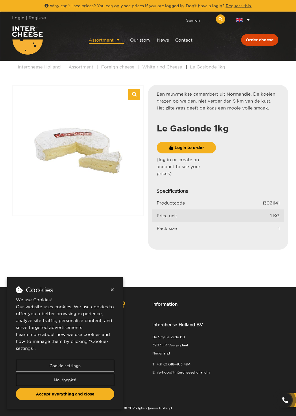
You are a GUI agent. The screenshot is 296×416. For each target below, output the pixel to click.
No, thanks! (65, 380)
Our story (140, 40)
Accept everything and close (65, 394)
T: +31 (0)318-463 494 (171, 364)
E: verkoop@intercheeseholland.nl (181, 372)
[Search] (220, 19)
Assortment (101, 40)
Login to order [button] (188, 147)
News (163, 40)
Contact (184, 40)
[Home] (43, 40)
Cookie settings (65, 365)
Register (38, 17)
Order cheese (260, 40)
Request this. (239, 5)
